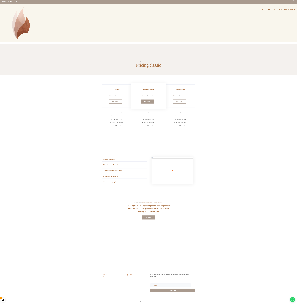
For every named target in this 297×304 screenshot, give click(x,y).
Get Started (115, 101)
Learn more (138, 202)
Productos (277, 9)
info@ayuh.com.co (18, 1)
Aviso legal (104, 274)
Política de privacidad (107, 276)
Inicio (261, 9)
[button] (292, 284)
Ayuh (268, 9)
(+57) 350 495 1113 (7, 1)
